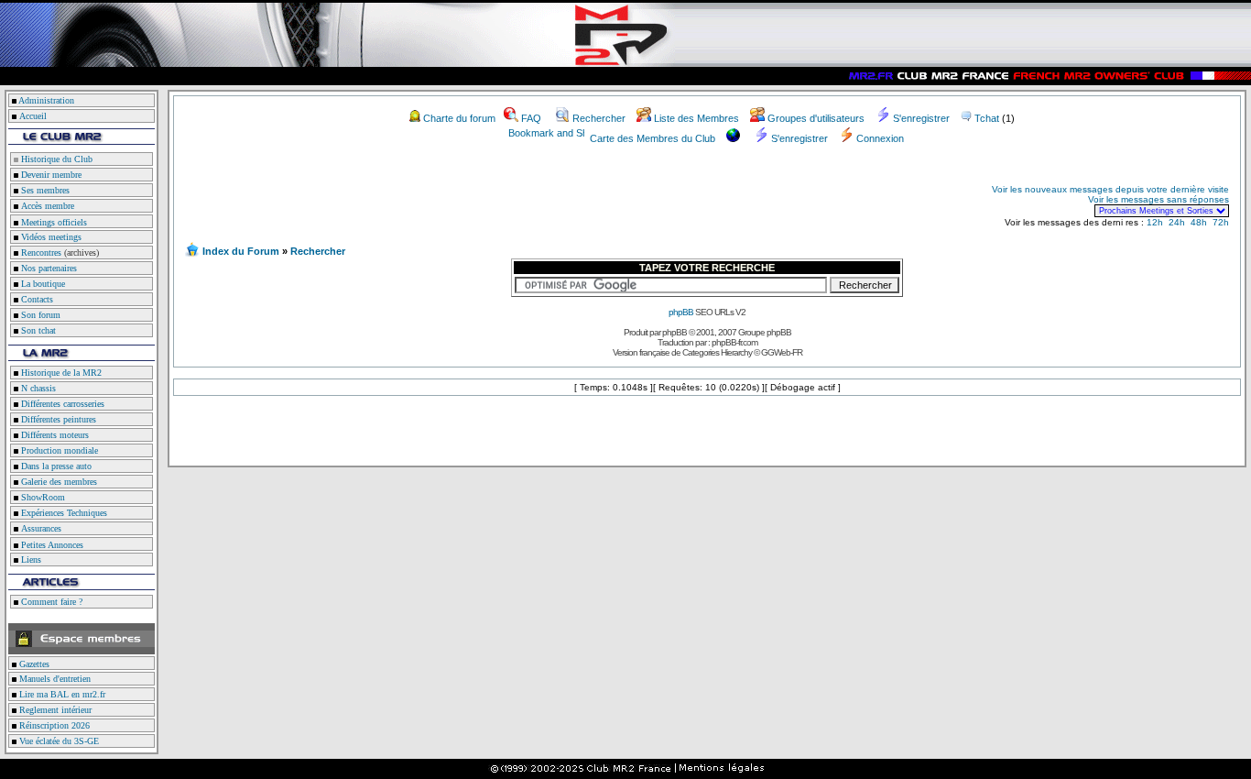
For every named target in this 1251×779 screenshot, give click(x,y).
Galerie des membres (57, 482)
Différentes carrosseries (61, 404)
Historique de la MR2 (60, 373)
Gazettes (32, 664)
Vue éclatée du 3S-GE (57, 741)
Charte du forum (459, 118)
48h (1199, 222)
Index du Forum (240, 251)
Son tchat (37, 330)
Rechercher (599, 118)
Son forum (39, 315)
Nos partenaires (47, 268)
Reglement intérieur (54, 710)
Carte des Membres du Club (652, 138)
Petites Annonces (50, 545)
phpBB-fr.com (734, 342)
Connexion (880, 138)
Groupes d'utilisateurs (816, 118)
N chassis (37, 388)
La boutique (41, 284)
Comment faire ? (50, 602)
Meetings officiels (52, 222)
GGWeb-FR (781, 352)
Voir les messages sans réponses (1158, 199)
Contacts (35, 299)
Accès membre (46, 206)
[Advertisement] (399, 199)
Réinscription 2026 (53, 725)
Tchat (986, 118)
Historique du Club (55, 159)
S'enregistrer (921, 118)
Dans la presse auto (55, 466)
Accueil (33, 116)
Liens (29, 559)
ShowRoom (41, 497)
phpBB (681, 312)
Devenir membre (50, 175)
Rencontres (39, 252)
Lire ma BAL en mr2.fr (60, 694)
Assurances (39, 528)
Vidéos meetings (50, 237)
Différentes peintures (57, 419)
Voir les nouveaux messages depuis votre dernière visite (1110, 189)
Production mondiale (58, 450)
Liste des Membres (696, 118)
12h (1155, 222)
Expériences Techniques (62, 513)
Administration (46, 100)
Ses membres (44, 190)
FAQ (531, 118)
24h (1177, 222)
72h (1221, 222)
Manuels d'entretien (53, 679)
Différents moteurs (53, 435)
